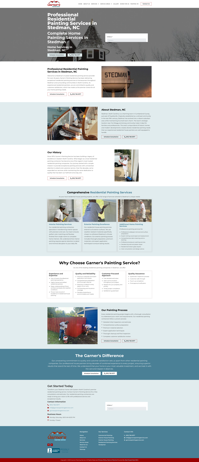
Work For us (124, 4)
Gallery (116, 4)
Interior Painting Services (60, 224)
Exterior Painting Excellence (97, 224)
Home (80, 4)
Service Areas (105, 4)
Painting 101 (135, 4)
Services (94, 4)
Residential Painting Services (111, 192)
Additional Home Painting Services (131, 225)
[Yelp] (52, 445)
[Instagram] (48, 445)
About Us (86, 4)
